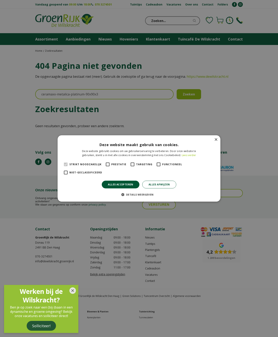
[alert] (139, 168)
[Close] (72, 290)
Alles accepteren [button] (120, 184)
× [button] (215, 139)
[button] (138, 195)
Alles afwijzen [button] (159, 184)
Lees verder (189, 155)
